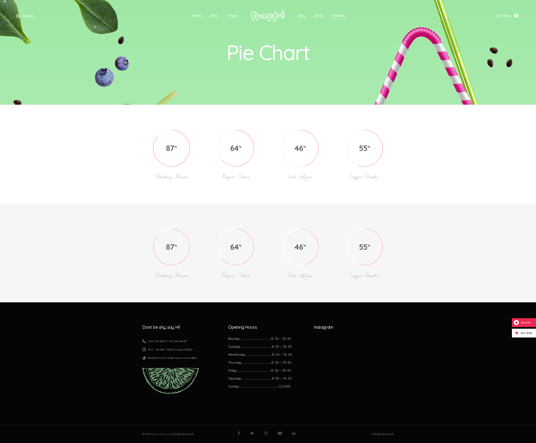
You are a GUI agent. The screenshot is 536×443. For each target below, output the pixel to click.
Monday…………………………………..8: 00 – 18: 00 (259, 338)
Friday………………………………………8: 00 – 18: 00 (259, 370)
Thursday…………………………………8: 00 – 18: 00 (259, 362)
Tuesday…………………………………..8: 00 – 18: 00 (260, 346)
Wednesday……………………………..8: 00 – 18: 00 (260, 354)
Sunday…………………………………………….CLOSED (259, 386)
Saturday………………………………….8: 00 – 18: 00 (260, 378)
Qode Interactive (161, 434)
